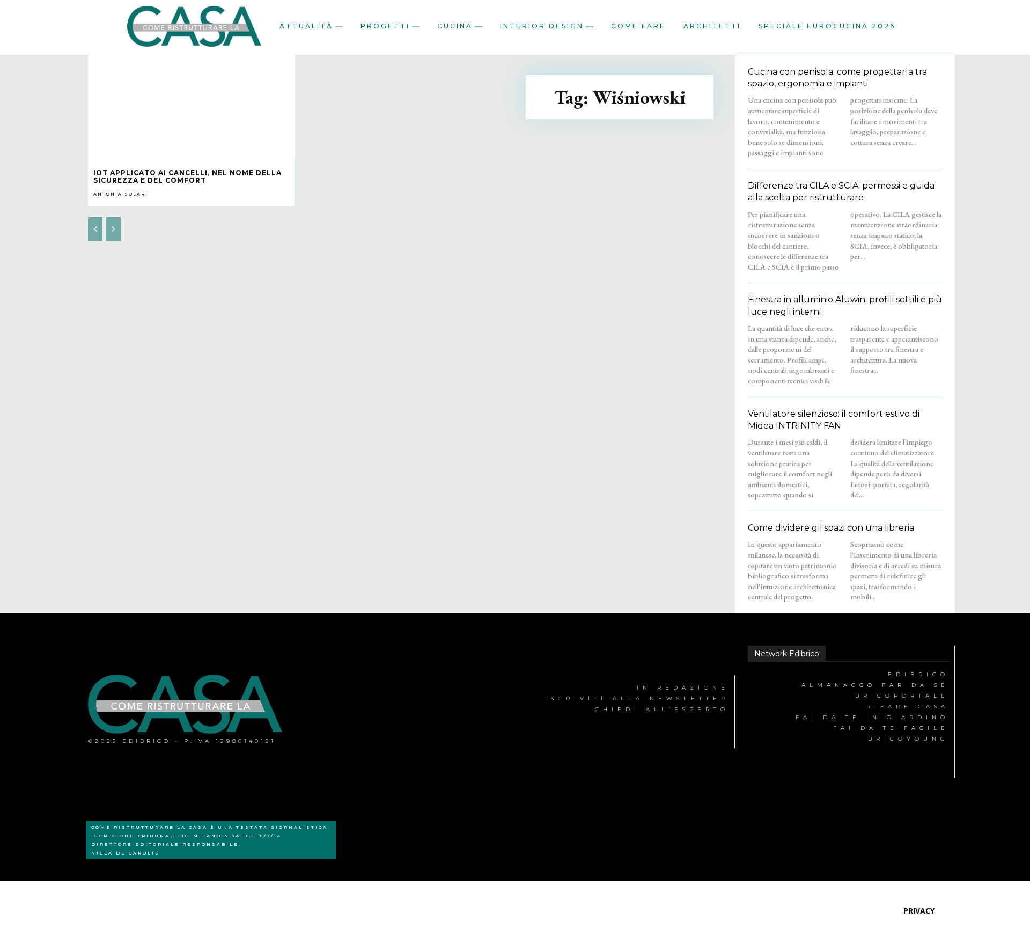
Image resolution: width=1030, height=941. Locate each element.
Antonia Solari (120, 194)
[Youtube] (429, 712)
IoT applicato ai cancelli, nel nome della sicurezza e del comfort (187, 176)
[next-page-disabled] (113, 229)
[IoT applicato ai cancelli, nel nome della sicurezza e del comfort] (191, 106)
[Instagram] (380, 712)
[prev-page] (95, 229)
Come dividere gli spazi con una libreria (831, 528)
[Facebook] (330, 712)
